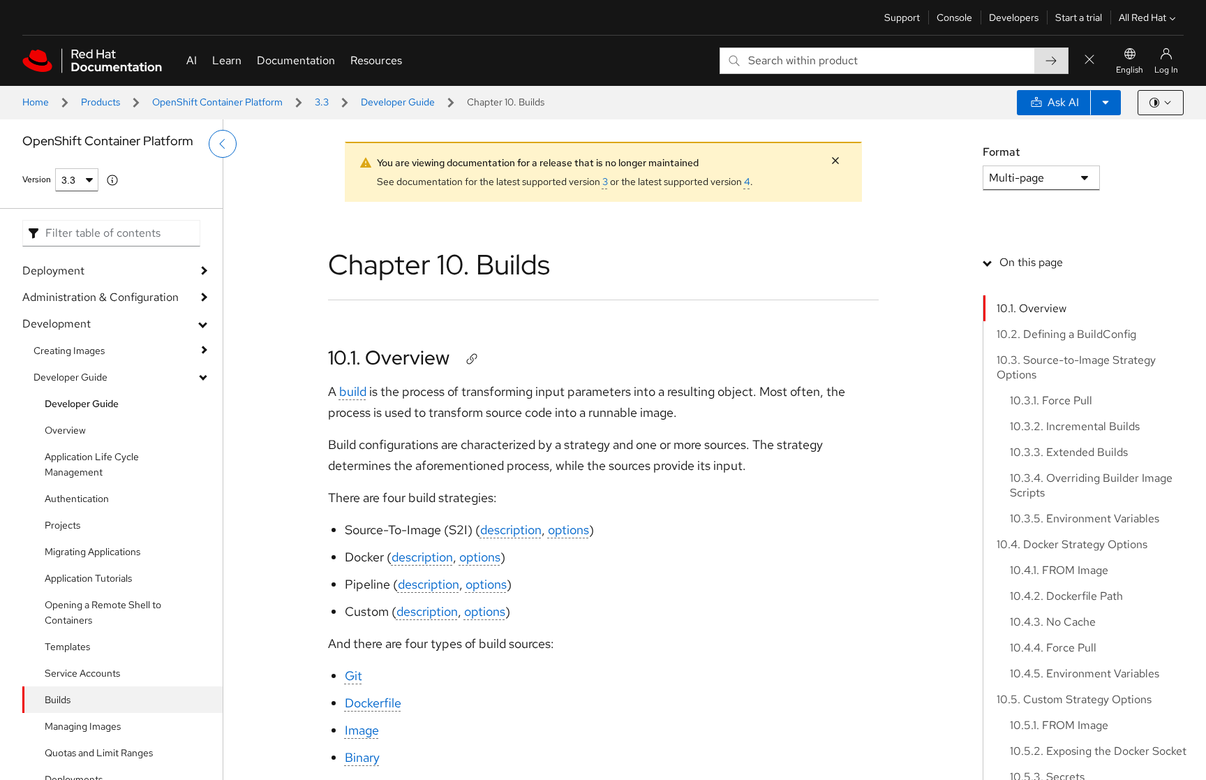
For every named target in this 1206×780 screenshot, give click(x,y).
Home (35, 102)
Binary (362, 757)
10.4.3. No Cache (1053, 622)
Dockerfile (373, 703)
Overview (65, 430)
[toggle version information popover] (112, 180)
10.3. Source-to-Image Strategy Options (1076, 367)
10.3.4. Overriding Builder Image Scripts (1091, 485)
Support (902, 17)
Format (1001, 152)
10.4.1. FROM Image (1059, 570)
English (1129, 69)
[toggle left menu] (223, 144)
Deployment (53, 270)
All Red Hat (1142, 17)
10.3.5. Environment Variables (1084, 518)
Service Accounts (82, 673)
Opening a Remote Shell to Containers (103, 612)
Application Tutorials (88, 578)
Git (353, 676)
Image (362, 730)
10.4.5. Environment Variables (1084, 673)
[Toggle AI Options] (1105, 102)
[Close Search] (1089, 60)
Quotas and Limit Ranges (99, 752)
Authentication (77, 498)
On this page (1031, 262)
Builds (57, 699)
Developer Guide (398, 102)
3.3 (322, 102)
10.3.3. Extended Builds (1069, 452)
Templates (67, 646)
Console (954, 17)
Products (100, 102)
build (352, 391)
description (511, 530)
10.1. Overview (388, 357)
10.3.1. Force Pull (1051, 400)
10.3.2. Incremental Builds (1075, 426)
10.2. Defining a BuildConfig (1066, 334)
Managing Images (83, 726)
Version (36, 179)
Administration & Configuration (100, 297)
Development (56, 323)
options (568, 530)
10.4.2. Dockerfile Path (1066, 596)
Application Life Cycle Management (92, 464)
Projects (62, 525)
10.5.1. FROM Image (1059, 725)
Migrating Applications (92, 551)
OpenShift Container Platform (217, 102)
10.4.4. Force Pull (1053, 647)
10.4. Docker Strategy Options (1072, 544)
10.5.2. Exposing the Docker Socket (1098, 751)
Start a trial (1078, 17)
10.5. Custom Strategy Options (1074, 699)
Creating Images (69, 350)
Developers (1013, 17)
